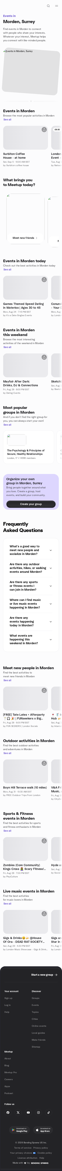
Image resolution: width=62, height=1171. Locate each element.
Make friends (38, 1040)
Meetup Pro (10, 1072)
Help (6, 1012)
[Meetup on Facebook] (7, 1112)
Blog (6, 1065)
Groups (36, 998)
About (7, 1059)
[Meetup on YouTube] (28, 1112)
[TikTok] (48, 1112)
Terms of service (22, 1148)
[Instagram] (38, 1112)
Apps (7, 1086)
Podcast (8, 1093)
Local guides (38, 1033)
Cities (35, 1019)
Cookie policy (45, 1153)
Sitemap (36, 1047)
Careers (8, 1079)
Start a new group (42, 975)
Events (35, 1005)
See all (7, 119)
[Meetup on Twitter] (18, 1112)
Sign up (8, 998)
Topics (35, 1012)
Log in (7, 1005)
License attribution (27, 1158)
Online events (39, 1026)
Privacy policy (40, 1148)
